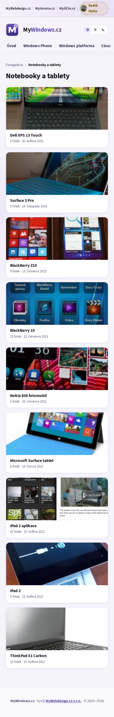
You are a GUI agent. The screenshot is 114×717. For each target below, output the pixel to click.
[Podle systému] (87, 29)
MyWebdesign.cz (18, 8)
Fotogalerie (14, 64)
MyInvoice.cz (45, 8)
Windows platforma (77, 45)
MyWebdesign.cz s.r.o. (63, 700)
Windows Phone (37, 45)
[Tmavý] (103, 29)
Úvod (11, 45)
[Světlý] (95, 29)
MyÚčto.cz (67, 8)
